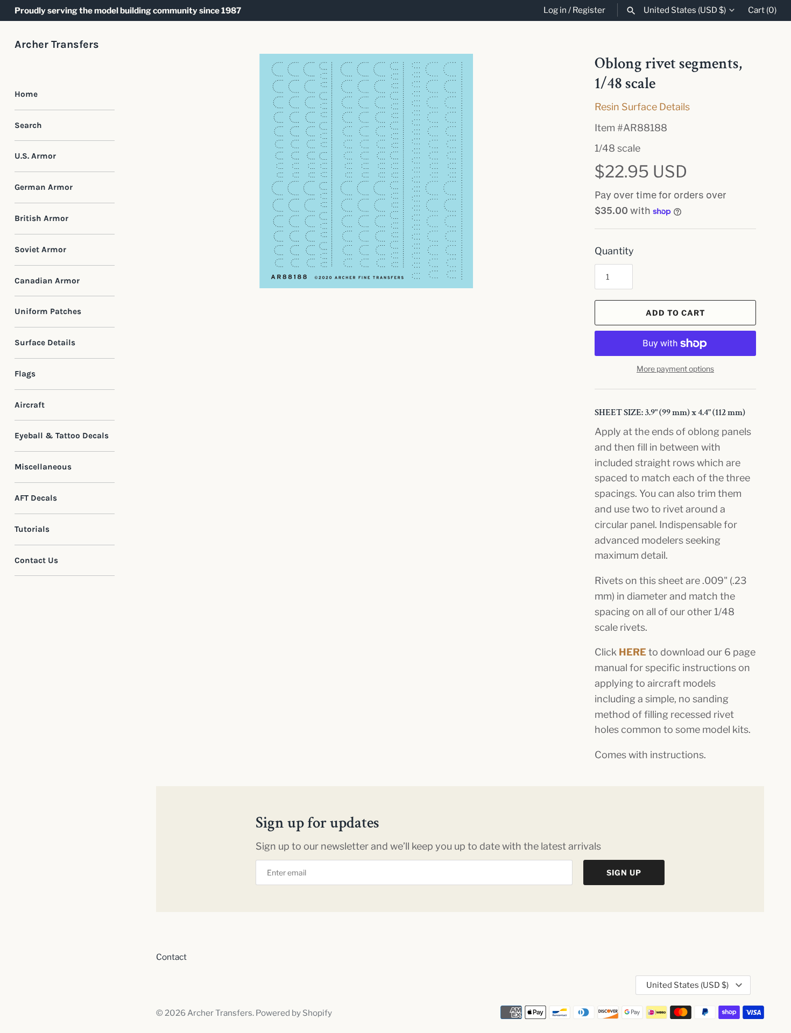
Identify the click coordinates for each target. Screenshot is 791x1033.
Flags (25, 374)
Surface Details (45, 342)
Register (589, 10)
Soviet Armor (40, 249)
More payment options (675, 368)
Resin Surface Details (642, 106)
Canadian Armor (47, 281)
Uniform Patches (48, 311)
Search (28, 125)
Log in (555, 10)
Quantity (614, 251)
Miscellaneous (43, 467)
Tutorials (32, 529)
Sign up (623, 872)
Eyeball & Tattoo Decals (62, 435)
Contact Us (36, 560)
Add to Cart (675, 312)
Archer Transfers (219, 1013)
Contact (171, 957)
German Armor (44, 187)
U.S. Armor (35, 156)
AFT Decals (36, 498)
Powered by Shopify (294, 1013)
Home (26, 94)
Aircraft (30, 405)
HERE (632, 652)
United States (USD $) (685, 10)
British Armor (41, 218)
